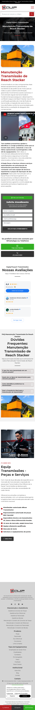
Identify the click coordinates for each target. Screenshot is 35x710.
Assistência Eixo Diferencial (17, 613)
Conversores (17, 641)
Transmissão (17, 636)
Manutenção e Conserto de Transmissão (17, 625)
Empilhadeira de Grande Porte (17, 650)
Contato (17, 675)
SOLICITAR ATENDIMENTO (17, 229)
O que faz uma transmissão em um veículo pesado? (14, 371)
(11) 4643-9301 (17, 255)
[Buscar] (31, 14)
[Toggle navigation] (32, 7)
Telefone (6, 707)
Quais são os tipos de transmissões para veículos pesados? (16, 378)
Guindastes (17, 654)
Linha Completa (17, 643)
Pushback (17, 662)
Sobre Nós (18, 670)
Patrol (17, 659)
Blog (17, 673)
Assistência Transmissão (17, 615)
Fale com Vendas (18, 197)
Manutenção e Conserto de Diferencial (17, 623)
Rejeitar (12, 696)
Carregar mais (17, 320)
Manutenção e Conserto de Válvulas (17, 628)
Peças (17, 634)
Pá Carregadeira (17, 657)
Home (18, 31)
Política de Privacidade (21, 693)
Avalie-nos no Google (17, 290)
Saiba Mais (8, 539)
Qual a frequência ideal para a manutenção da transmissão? (12, 391)
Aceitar (25, 696)
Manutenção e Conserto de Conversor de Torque (17, 620)
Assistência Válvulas (17, 618)
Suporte (18, 707)
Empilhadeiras (17, 652)
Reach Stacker (17, 664)
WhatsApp (30, 707)
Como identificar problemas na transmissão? (13, 384)
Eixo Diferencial (17, 639)
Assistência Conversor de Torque (17, 611)
